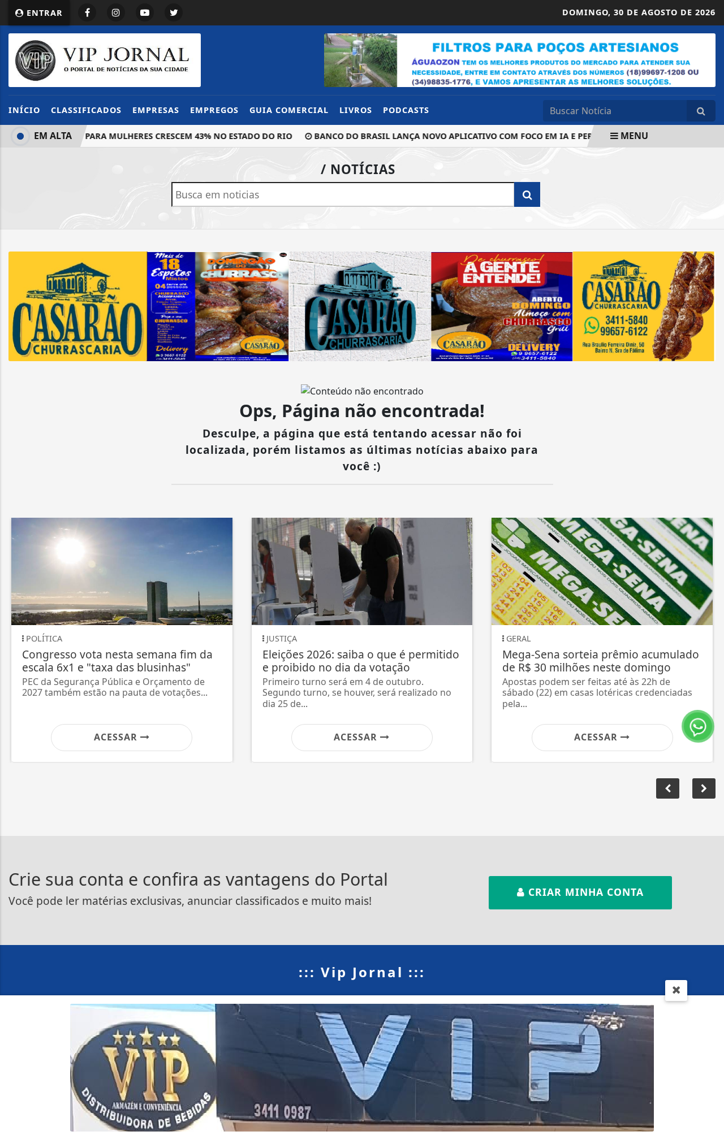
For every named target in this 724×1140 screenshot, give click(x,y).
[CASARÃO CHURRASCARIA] (362, 305)
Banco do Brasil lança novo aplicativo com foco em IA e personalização (467, 136)
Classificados (86, 110)
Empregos (214, 110)
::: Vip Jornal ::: (362, 972)
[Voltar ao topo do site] (706, 684)
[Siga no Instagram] (116, 12)
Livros (355, 110)
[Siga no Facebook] (87, 12)
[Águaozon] (520, 59)
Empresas (155, 110)
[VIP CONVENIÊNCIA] (362, 1066)
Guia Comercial (289, 110)
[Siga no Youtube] (145, 12)
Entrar (43, 12)
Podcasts (406, 110)
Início (24, 110)
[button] (704, 788)
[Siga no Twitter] (174, 12)
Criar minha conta (584, 892)
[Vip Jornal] (104, 59)
